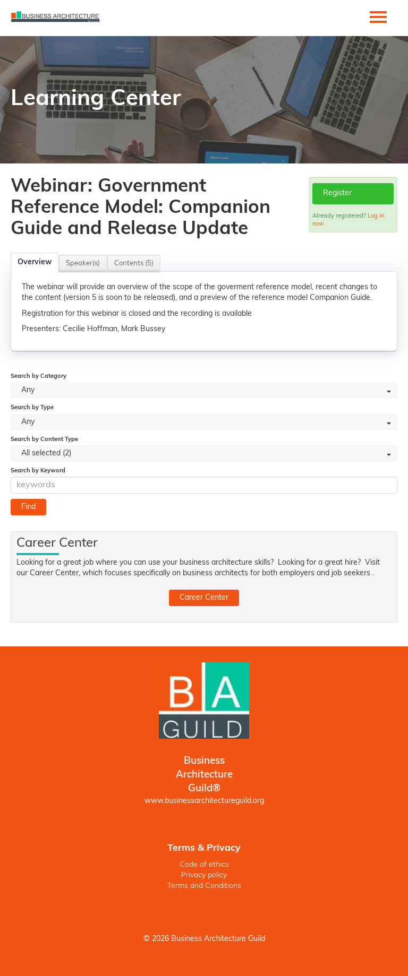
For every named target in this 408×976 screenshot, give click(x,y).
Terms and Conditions (204, 886)
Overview (35, 262)
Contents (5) (134, 263)
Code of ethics (204, 865)
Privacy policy (204, 875)
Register (337, 193)
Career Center (204, 598)
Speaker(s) (83, 263)
